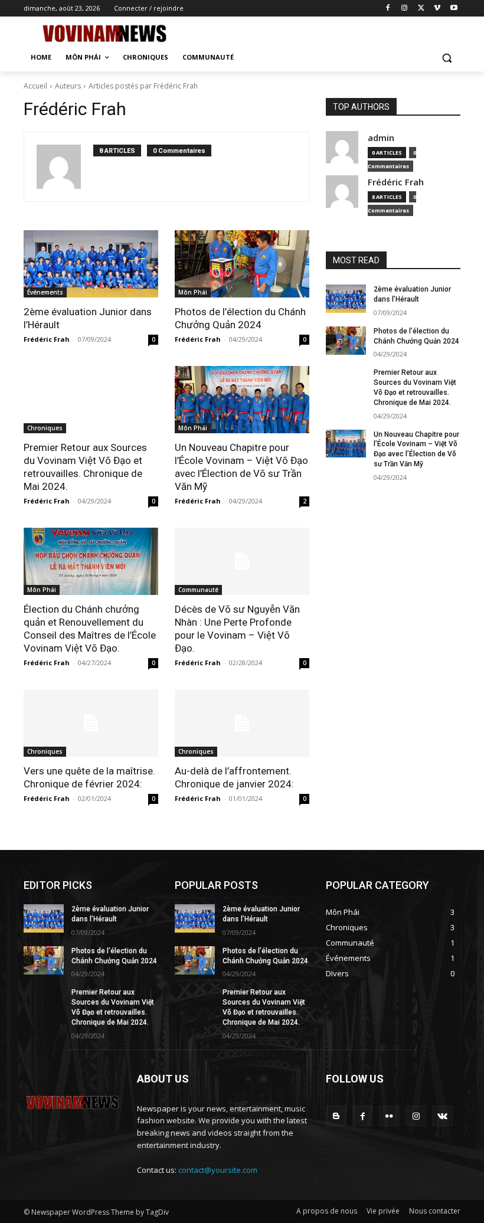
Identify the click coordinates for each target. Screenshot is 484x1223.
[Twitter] (421, 8)
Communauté (198, 590)
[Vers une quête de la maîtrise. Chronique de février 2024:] (91, 723)
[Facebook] (388, 8)
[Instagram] (404, 8)
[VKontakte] (442, 1116)
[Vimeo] (437, 8)
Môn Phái (192, 292)
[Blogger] (336, 1116)
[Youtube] (453, 8)
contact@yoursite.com (217, 1170)
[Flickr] (389, 1116)
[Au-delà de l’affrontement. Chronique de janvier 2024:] (242, 723)
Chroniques (45, 428)
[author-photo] (65, 167)
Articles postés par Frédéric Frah (143, 86)
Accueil (35, 86)
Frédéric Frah (47, 339)
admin (381, 137)
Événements (45, 292)
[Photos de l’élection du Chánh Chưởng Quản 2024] (242, 263)
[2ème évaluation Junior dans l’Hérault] (91, 263)
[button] (446, 57)
